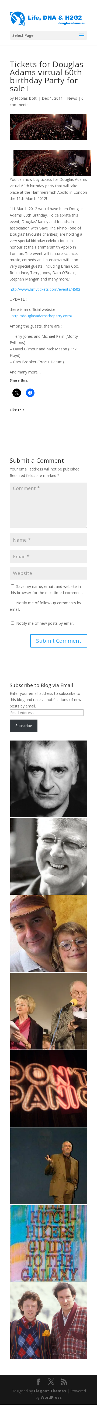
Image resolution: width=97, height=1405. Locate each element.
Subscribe (23, 725)
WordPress (51, 1397)
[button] (48, 779)
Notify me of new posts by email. (45, 623)
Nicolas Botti (26, 98)
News (72, 98)
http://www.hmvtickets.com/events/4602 (45, 289)
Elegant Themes (50, 1390)
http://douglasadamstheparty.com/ (41, 315)
